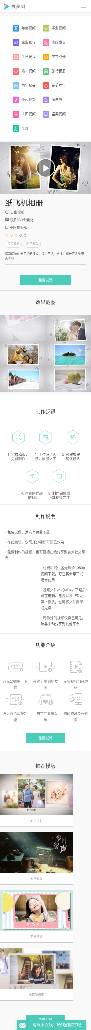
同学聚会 (32, 243)
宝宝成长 (13, 243)
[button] (45, 167)
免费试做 (45, 280)
